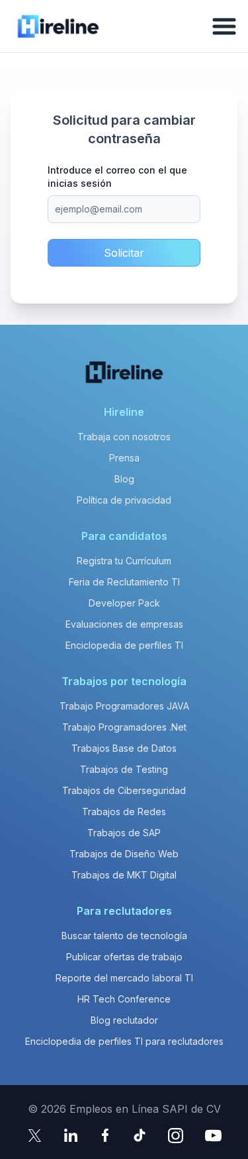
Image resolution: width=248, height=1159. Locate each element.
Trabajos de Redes (124, 811)
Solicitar (124, 252)
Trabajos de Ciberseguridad (124, 790)
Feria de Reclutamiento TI (124, 581)
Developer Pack (124, 603)
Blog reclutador (124, 1020)
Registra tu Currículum (124, 560)
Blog (124, 478)
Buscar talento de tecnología (124, 935)
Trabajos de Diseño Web (124, 853)
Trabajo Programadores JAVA (124, 706)
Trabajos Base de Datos (124, 748)
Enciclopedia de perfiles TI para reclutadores (124, 1041)
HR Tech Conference (124, 999)
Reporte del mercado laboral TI (124, 977)
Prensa (124, 457)
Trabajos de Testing (124, 769)
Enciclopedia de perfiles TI (124, 645)
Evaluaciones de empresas (124, 624)
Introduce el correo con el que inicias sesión (117, 176)
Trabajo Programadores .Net (124, 727)
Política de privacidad (124, 500)
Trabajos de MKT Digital (124, 874)
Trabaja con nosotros (124, 436)
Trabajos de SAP (124, 832)
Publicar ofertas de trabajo (124, 956)
